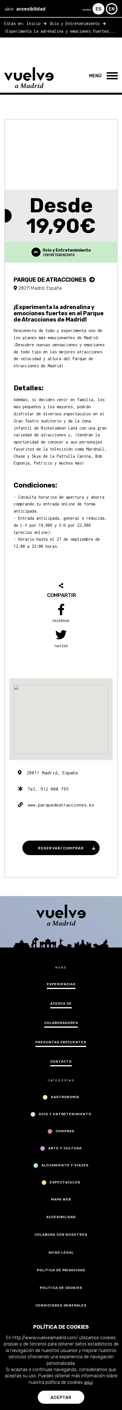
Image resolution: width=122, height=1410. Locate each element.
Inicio (33, 23)
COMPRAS (65, 1131)
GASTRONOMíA (65, 1097)
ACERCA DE (61, 1003)
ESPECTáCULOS (65, 1182)
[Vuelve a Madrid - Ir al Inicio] (30, 77)
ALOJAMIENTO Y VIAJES (65, 1165)
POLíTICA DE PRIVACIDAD (61, 1270)
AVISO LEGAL (61, 1253)
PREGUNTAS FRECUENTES (60, 1042)
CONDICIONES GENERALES (61, 1305)
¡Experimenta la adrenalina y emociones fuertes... (59, 31)
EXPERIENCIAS (61, 984)
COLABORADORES (61, 1023)
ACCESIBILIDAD (60, 1217)
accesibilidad (25, 9)
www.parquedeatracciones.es (58, 804)
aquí (88, 1382)
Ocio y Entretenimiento (75, 23)
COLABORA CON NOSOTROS (61, 1235)
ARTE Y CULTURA (64, 1148)
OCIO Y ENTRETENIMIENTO (65, 1114)
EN (112, 9)
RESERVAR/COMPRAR (61, 848)
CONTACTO (61, 1061)
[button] (91, 75)
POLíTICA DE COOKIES (61, 1288)
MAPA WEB (61, 1199)
